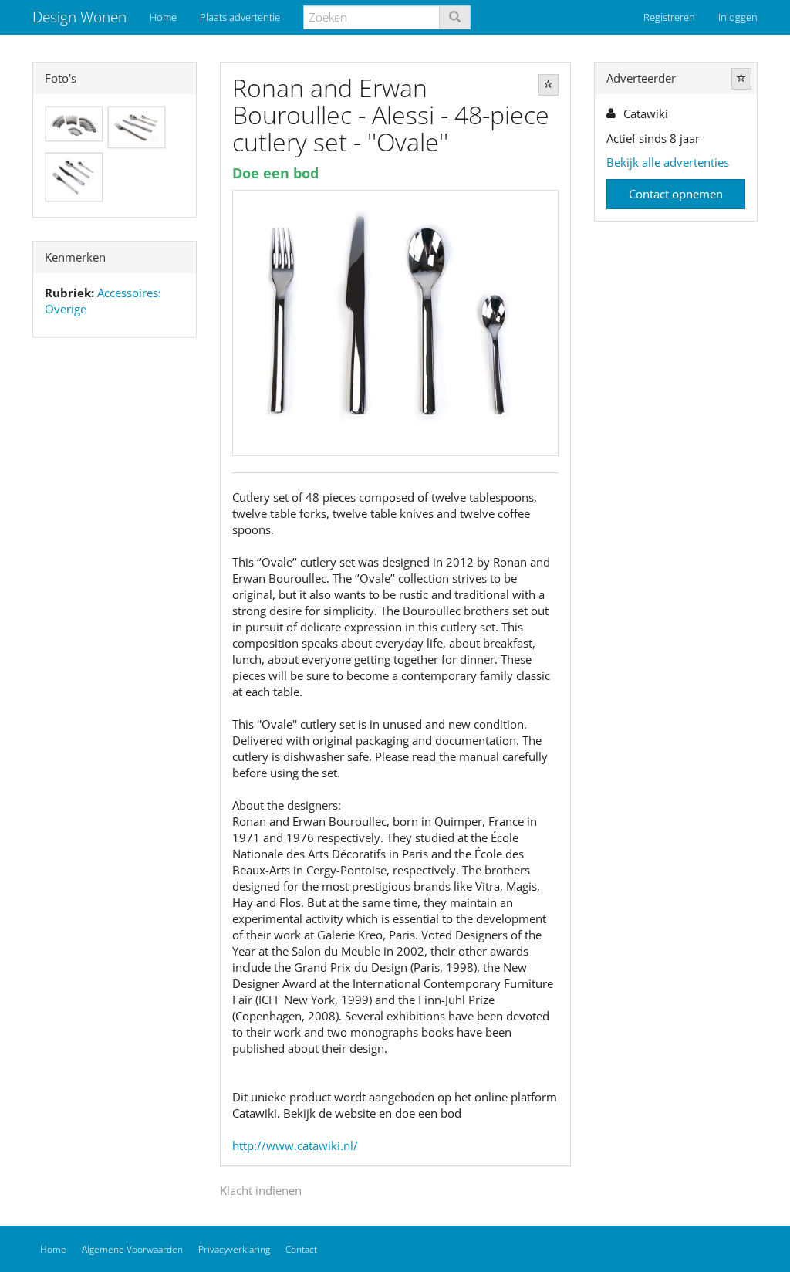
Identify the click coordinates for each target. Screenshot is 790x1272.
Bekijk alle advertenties (667, 162)
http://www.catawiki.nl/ (295, 1145)
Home (163, 17)
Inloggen (738, 17)
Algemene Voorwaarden (132, 1249)
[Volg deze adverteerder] (741, 79)
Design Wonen (79, 17)
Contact (301, 1249)
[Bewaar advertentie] (548, 85)
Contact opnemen (676, 193)
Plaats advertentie (240, 17)
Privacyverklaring (234, 1249)
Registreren (669, 17)
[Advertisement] (114, 592)
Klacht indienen (261, 1190)
